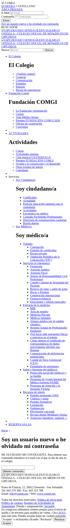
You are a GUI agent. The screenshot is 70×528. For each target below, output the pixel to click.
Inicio (4, 430)
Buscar (5, 49)
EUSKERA (8, 6)
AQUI (62, 512)
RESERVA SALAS (20, 424)
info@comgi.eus (19, 493)
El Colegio (15, 56)
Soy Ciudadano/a (25, 179)
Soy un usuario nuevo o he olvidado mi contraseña (30, 23)
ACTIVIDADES (18, 133)
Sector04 (49, 506)
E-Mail (5, 12)
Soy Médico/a (24, 226)
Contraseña (7, 16)
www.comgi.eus (46, 493)
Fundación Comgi (19, 93)
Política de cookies (12, 503)
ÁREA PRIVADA (12, 9)
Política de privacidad (49, 499)
